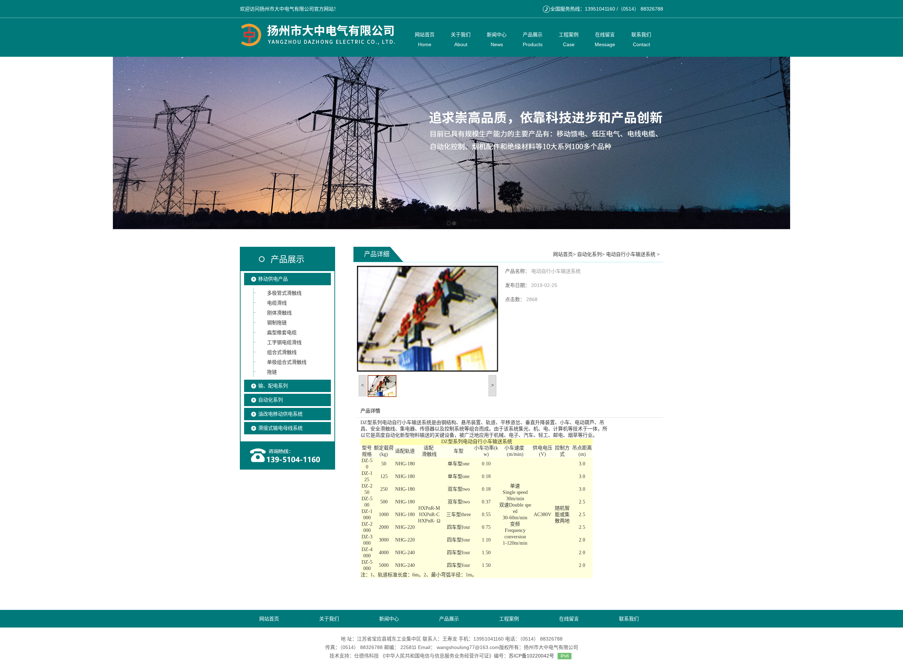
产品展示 (287, 259)
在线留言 (569, 619)
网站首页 (563, 254)
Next (896, 143)
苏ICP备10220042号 (531, 656)
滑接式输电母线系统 (280, 428)
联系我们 (629, 619)
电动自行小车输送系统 (631, 254)
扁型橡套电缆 (282, 332)
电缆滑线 (277, 303)
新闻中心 (389, 619)
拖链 (272, 372)
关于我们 (329, 619)
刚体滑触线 (279, 313)
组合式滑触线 (282, 352)
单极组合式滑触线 (287, 362)
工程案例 (509, 619)
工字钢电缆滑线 (284, 342)
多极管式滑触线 (284, 293)
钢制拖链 (277, 322)
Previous (5, 143)
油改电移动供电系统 (280, 414)
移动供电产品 (273, 279)
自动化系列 (270, 400)
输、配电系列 (273, 385)
